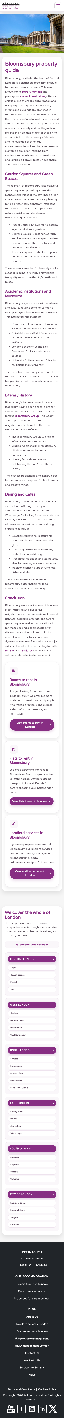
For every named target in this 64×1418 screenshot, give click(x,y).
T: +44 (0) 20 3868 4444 (32, 1265)
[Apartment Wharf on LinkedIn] (42, 1409)
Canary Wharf (16, 1111)
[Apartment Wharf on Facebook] (21, 1409)
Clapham (14, 1164)
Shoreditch (15, 1126)
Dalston (14, 1119)
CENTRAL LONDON (22, 959)
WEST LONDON (19, 1004)
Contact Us (32, 1353)
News (32, 1374)
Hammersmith (17, 1020)
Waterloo (14, 1179)
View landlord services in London (30, 873)
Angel (13, 967)
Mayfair (14, 982)
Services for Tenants (32, 1367)
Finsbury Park (16, 1073)
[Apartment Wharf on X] (53, 1409)
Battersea (14, 1157)
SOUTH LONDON (20, 1148)
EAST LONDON (19, 1103)
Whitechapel (16, 1133)
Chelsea (14, 1013)
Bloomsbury (16, 1066)
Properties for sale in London (32, 1298)
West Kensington (18, 1035)
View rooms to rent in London (30, 724)
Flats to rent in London (32, 1291)
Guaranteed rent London (32, 1331)
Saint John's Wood (19, 1088)
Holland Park (16, 1027)
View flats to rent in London (29, 801)
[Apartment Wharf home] (11, 6)
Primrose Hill (16, 1080)
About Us (32, 1316)
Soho (12, 989)
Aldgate (14, 1217)
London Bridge (17, 1210)
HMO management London (32, 1345)
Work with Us (32, 1360)
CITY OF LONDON (21, 1194)
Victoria (14, 1172)
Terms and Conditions (21, 1389)
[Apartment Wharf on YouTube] (11, 1409)
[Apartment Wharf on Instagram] (32, 1409)
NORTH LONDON (21, 1050)
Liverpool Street (17, 1203)
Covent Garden (17, 975)
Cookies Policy (47, 1389)
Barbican (14, 1224)
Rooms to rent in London (32, 1284)
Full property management (32, 1338)
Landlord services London (32, 1324)
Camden (14, 1059)
